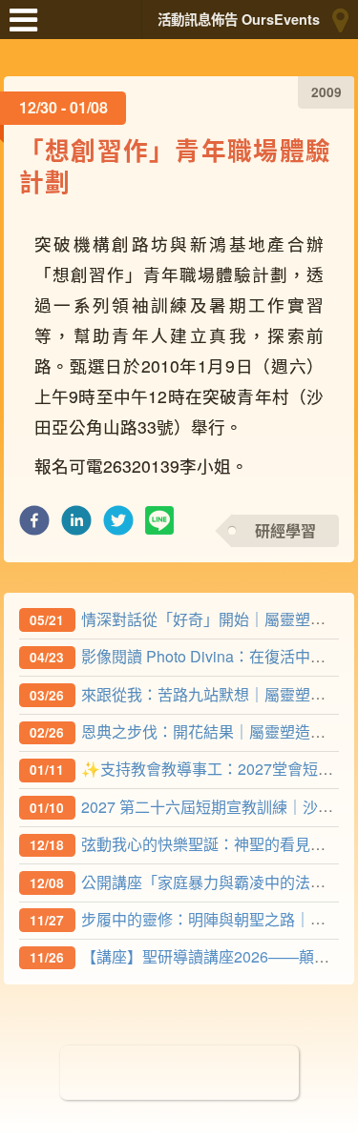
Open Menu (29, 28)
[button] (34, 525)
